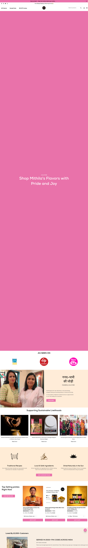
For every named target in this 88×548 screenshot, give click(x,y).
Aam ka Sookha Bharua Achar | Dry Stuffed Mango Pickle (31, 508)
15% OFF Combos (23, 8)
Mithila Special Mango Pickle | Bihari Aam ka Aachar (54, 508)
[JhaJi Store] (44, 8)
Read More (51, 400)
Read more (14, 441)
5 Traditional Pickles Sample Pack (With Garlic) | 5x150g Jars (76, 508)
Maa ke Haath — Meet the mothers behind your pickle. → (43, 1)
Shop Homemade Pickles (44, 475)
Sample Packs (13, 8)
